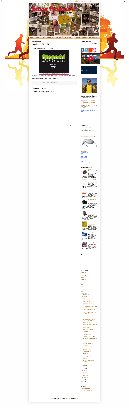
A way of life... (86, 349)
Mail (87, 125)
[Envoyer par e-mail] (50, 82)
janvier (84, 377)
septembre (85, 299)
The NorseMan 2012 (87, 332)
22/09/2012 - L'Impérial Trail (89, 301)
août (84, 365)
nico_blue (68, 398)
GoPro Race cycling (87, 334)
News (31, 37)
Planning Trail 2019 (68, 37)
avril (84, 372)
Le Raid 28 (85, 353)
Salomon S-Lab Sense (87, 356)
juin (84, 368)
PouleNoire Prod (93, 37)
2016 (83, 286)
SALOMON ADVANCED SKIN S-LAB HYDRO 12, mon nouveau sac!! (92, 212)
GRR (84, 341)
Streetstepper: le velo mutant (89, 303)
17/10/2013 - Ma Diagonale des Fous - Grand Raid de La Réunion (92, 223)
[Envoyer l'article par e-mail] (48, 82)
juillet (84, 366)
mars (84, 374)
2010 (83, 381)
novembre (85, 296)
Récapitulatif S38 (86, 322)
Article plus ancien (72, 125)
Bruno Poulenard (53, 9)
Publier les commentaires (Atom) (43, 127)
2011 (83, 379)
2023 (83, 273)
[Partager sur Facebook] (54, 82)
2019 (83, 280)
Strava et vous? (83, 164)
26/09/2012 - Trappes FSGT (88, 329)
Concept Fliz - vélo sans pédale (89, 304)
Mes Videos (84, 37)
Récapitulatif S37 (86, 331)
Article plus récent (35, 125)
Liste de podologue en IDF (85, 162)
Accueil (53, 125)
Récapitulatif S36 (86, 345)
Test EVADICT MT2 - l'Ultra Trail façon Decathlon (92, 201)
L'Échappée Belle (93, 109)
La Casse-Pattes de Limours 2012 (90, 338)
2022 (83, 275)
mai (84, 370)
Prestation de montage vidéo (86, 134)
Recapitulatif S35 (86, 363)
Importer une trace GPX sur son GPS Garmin (92, 191)
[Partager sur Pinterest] (56, 82)
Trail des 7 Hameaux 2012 (88, 343)
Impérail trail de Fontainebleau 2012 (42, 83)
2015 (83, 287)
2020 (83, 279)
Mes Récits (58, 37)
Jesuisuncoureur (84, 156)
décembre (85, 294)
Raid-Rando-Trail (84, 152)
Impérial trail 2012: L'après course (90, 326)
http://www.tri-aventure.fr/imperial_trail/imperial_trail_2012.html (54, 73)
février (84, 375)
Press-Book (77, 37)
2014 (83, 289)
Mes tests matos (50, 37)
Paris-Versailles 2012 (87, 317)
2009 (83, 383)
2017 (83, 284)
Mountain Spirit (86, 358)
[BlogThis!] (51, 82)
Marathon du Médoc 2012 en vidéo (90, 324)
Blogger (76, 398)
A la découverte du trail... (88, 351)
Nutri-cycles (83, 158)
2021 (83, 277)
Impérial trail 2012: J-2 (87, 327)
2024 (83, 272)
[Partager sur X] (53, 82)
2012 (83, 293)
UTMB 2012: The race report (89, 336)
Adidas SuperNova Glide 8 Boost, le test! (92, 233)
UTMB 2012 (85, 339)
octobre (85, 298)
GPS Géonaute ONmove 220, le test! (92, 170)
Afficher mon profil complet (86, 390)
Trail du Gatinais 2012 (87, 355)
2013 (83, 291)
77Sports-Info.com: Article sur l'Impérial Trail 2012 (89, 320)
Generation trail (84, 151)
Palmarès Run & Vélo (40, 37)
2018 (83, 282)
